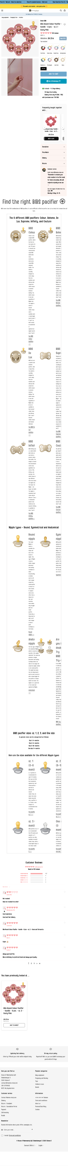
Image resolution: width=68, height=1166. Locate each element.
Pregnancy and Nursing (41, 1078)
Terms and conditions (41, 1100)
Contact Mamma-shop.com (8, 1097)
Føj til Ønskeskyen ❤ (55, 81)
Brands (37, 1087)
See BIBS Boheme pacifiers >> (59, 302)
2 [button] (31, 963)
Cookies (37, 1109)
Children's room (39, 1084)
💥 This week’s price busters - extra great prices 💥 (34, 6)
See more (43, 68)
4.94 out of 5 (39, 867)
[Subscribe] (31, 1129)
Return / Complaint (6, 1103)
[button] (65, 10)
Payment (3, 1109)
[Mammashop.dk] (34, 10)
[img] (12, 892)
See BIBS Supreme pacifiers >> (59, 434)
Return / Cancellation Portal (9, 1106)
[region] (53, 127)
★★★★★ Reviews (41, 1097)
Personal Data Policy (40, 1106)
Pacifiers (21, 17)
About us (37, 1103)
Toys (36, 1081)
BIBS (45, 21)
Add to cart (51, 138)
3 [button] (34, 963)
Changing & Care (13, 17)
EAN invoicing (5, 1112)
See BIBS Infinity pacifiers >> (32, 516)
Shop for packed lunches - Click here (37, 2)
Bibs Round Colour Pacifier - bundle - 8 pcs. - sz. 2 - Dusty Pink (14, 1010)
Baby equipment (5, 17)
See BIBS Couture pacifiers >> (59, 509)
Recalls (3, 1115)
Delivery (3, 1100)
